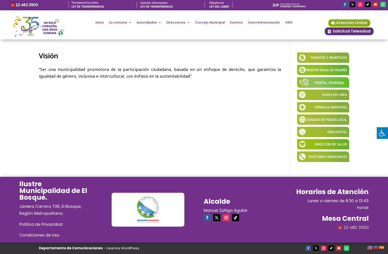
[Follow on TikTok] (367, 4)
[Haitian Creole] (376, 247)
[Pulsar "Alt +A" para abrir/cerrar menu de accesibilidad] (382, 133)
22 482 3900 (356, 227)
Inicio (99, 23)
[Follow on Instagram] (360, 4)
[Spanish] (382, 247)
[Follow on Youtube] (375, 4)
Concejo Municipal (210, 23)
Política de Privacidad (40, 224)
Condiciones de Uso (39, 235)
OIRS (288, 23)
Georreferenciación (264, 23)
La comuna (118, 23)
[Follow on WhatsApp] (383, 4)
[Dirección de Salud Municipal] (323, 148)
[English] (370, 247)
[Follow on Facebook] (345, 4)
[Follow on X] (352, 4)
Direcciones (175, 23)
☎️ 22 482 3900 (24, 5)
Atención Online (351, 23)
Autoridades (147, 23)
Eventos (236, 23)
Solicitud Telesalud (351, 31)
